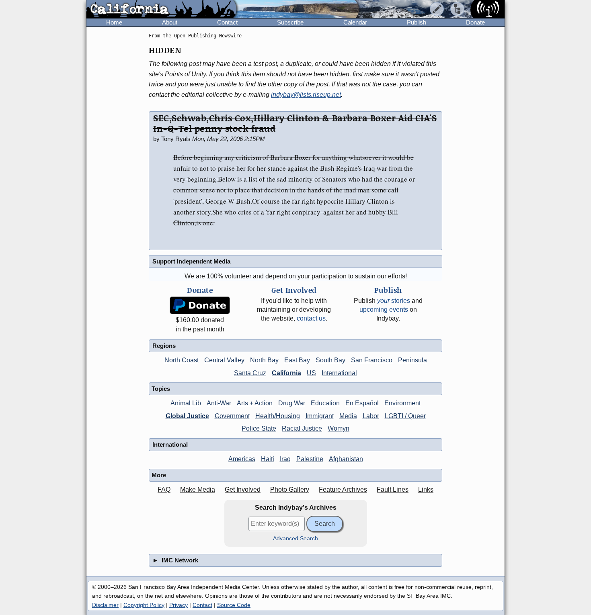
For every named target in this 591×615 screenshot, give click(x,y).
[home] (161, 9)
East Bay (297, 360)
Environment (402, 403)
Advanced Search (295, 538)
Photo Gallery (289, 489)
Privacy (178, 605)
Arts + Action (255, 403)
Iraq (285, 459)
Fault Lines (392, 489)
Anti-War (219, 403)
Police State (259, 428)
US (311, 373)
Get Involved (243, 489)
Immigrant (320, 416)
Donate (475, 22)
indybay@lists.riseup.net (306, 94)
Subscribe (290, 22)
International (339, 373)
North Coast (181, 360)
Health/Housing (277, 416)
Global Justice (187, 416)
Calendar (355, 22)
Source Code (233, 605)
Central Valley (224, 360)
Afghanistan (346, 459)
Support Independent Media (191, 261)
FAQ (164, 489)
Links (425, 489)
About (169, 22)
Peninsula (412, 360)
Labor (371, 416)
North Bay (264, 360)
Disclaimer (105, 605)
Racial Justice (302, 428)
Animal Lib (185, 403)
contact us (311, 318)
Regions (164, 345)
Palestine (309, 459)
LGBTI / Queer (405, 416)
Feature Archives (343, 489)
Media (348, 416)
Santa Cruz (250, 373)
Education (325, 403)
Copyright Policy (143, 605)
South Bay (330, 360)
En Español (362, 403)
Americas (241, 459)
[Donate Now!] (200, 305)
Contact (227, 22)
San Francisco (371, 360)
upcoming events (383, 309)
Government (232, 416)
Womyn (338, 428)
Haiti (267, 459)
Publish (416, 22)
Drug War (291, 403)
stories (393, 300)
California (286, 373)
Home (114, 22)
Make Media (197, 489)
